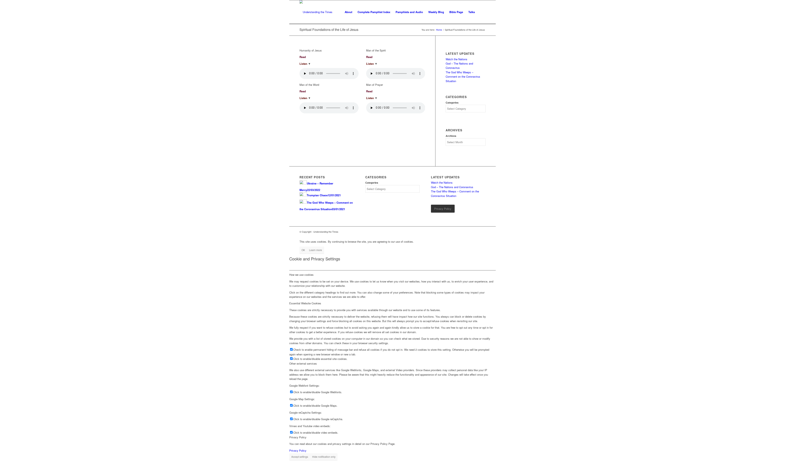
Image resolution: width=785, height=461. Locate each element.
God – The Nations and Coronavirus (452, 187)
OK (303, 250)
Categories (452, 102)
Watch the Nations (456, 59)
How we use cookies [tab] (301, 275)
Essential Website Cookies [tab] (305, 303)
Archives (451, 136)
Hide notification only (323, 456)
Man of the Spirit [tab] (376, 50)
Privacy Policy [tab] (297, 437)
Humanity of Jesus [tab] (310, 50)
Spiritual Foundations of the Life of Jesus (328, 29)
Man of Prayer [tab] (374, 85)
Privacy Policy (297, 450)
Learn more (315, 250)
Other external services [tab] (303, 363)
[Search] (482, 12)
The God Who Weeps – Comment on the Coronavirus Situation (463, 76)
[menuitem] (348, 12)
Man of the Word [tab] (309, 85)
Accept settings (299, 456)
